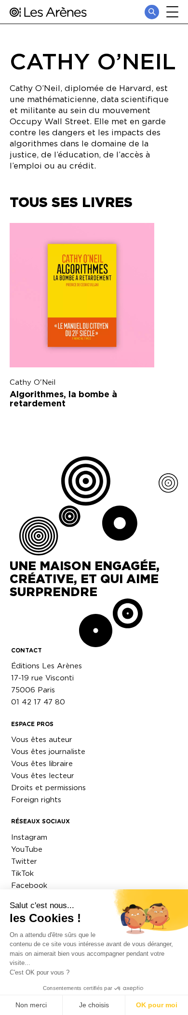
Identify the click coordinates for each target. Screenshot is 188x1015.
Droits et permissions (48, 787)
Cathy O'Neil (32, 382)
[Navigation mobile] (172, 11)
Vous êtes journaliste (48, 751)
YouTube (26, 849)
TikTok (22, 873)
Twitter (24, 861)
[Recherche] (152, 12)
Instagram (29, 837)
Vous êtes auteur (41, 739)
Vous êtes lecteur (42, 775)
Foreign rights (36, 799)
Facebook (29, 885)
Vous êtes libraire (42, 763)
